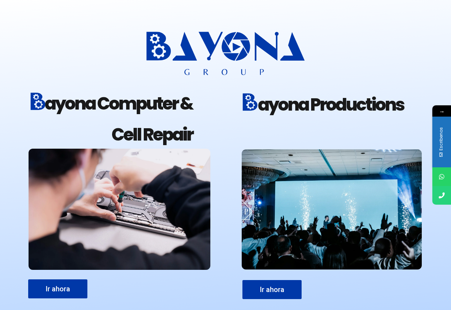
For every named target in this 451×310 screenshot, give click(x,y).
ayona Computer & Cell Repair (119, 119)
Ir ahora (272, 289)
